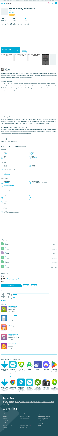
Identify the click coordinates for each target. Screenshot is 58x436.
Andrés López (7, 69)
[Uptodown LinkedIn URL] (14, 409)
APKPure (29, 369)
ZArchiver (38, 387)
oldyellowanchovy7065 (12, 306)
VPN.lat (21, 369)
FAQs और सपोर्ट (23, 427)
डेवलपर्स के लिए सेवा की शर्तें (43, 423)
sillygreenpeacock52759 (12, 325)
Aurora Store (46, 369)
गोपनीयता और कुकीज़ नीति (43, 418)
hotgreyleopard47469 (12, 343)
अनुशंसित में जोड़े (35, 285)
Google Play (54, 369)
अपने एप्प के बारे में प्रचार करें (25, 421)
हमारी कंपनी (5, 418)
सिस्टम (33, 153)
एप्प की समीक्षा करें (11, 285)
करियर (4, 429)
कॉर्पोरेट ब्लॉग (5, 427)
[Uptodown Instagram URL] (12, 409)
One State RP (4, 0)
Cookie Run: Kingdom (48, 0)
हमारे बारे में (5, 416)
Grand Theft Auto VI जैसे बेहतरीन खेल (18, 0)
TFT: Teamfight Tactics (36, 0)
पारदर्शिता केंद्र (6, 423)
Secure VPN (12, 369)
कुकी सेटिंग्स (40, 421)
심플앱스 (11, 12)
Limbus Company (9, 0)
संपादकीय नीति (6, 421)
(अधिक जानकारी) (7, 174)
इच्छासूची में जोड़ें (27, 285)
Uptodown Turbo (25, 425)
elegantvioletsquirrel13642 (13, 334)
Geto (53, 0)
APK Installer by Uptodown (21, 388)
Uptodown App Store (4, 370)
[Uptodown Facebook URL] (17, 409)
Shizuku (37, 369)
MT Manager (46, 387)
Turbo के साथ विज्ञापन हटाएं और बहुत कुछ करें (28, 46)
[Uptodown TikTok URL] (6, 409)
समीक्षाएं (3, 20)
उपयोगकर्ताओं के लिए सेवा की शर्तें (44, 416)
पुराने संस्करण (24, 51)
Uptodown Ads (23, 423)
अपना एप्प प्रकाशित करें (24, 418)
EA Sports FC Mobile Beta (28, 0)
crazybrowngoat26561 (12, 315)
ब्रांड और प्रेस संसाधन (7, 425)
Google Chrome (13, 387)
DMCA (39, 425)
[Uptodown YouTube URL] (4, 409)
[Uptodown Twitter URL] (9, 409)
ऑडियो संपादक (42, 0)
